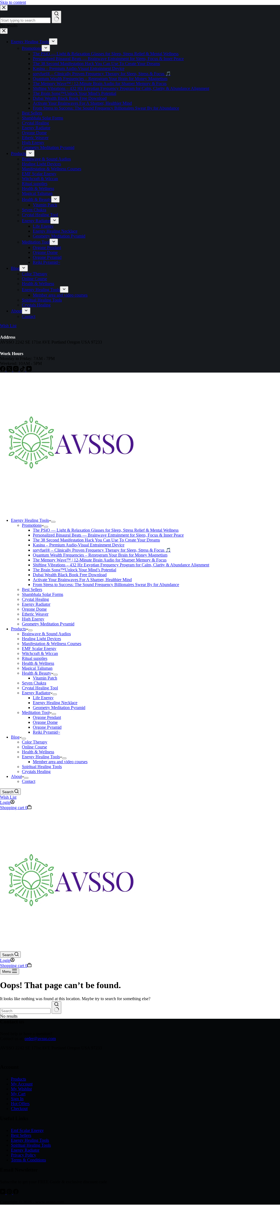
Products (18, 629)
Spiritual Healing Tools (42, 766)
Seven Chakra (34, 683)
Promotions (32, 525)
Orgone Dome (34, 609)
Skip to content (13, 2)
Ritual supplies (34, 658)
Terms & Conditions (28, 1160)
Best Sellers (32, 589)
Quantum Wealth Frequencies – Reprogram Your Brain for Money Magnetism (100, 555)
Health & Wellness (38, 663)
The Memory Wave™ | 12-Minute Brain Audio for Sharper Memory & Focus (100, 560)
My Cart (18, 1093)
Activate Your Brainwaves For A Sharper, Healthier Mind (82, 579)
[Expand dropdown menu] (53, 522)
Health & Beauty (36, 673)
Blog (15, 737)
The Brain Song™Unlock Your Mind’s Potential (74, 569)
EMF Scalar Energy (39, 648)
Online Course (34, 747)
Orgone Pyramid (47, 727)
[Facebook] (16, 1192)
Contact (28, 781)
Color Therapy (34, 742)
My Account (22, 1084)
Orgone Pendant (47, 717)
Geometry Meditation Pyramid (48, 624)
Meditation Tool (35, 712)
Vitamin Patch (45, 678)
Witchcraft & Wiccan (40, 653)
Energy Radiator (36, 604)
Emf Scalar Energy (27, 1130)
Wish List (8, 797)
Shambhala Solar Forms (42, 594)
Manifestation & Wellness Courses (51, 643)
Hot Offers (20, 1103)
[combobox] (25, 1011)
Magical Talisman (37, 668)
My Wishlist (21, 1089)
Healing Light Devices (41, 638)
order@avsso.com (40, 1038)
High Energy (33, 619)
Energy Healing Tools (30, 520)
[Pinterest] (10, 1192)
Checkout (19, 1108)
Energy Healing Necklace (55, 702)
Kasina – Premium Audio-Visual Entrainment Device (78, 545)
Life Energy (43, 697)
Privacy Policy (23, 1155)
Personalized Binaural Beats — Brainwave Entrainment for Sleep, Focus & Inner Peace (108, 535)
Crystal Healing (35, 599)
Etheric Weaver (35, 614)
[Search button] (56, 1007)
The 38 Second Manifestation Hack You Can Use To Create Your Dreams (96, 540)
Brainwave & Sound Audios (46, 633)
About (16, 776)
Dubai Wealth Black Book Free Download (70, 574)
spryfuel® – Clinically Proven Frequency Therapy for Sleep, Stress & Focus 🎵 (102, 550)
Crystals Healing (36, 771)
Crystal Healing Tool (40, 688)
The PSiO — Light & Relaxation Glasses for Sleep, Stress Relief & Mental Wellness (106, 530)
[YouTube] (3, 1192)
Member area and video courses (60, 761)
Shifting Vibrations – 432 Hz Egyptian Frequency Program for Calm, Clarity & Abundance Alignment (121, 565)
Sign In (17, 1098)
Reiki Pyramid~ (46, 732)
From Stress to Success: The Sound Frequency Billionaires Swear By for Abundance (106, 584)
